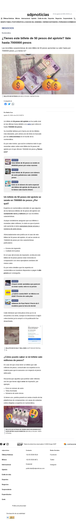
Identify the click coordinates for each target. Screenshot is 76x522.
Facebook (53, 454)
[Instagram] (7, 444)
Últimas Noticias (8, 18)
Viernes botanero (50, 22)
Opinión (34, 18)
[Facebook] (5, 104)
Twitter (52, 459)
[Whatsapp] (13, 104)
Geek (3, 499)
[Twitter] (9, 104)
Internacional (25, 18)
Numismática (6, 33)
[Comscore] (70, 444)
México (17, 18)
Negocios (58, 18)
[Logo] (38, 15)
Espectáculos (6, 494)
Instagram (53, 464)
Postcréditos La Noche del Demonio (26, 22)
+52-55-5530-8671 (32, 459)
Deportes (51, 18)
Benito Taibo (6, 22)
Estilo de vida (42, 18)
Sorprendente (67, 18)
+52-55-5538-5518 (32, 454)
